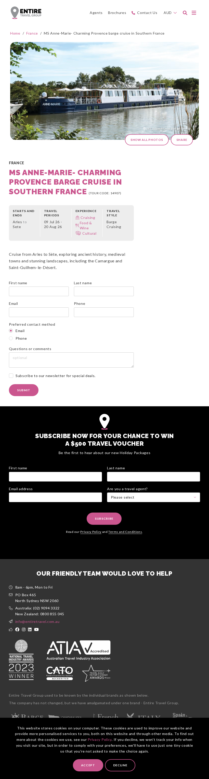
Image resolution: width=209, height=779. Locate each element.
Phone (79, 303)
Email (13, 303)
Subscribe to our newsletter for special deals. (56, 375)
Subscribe (104, 518)
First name (18, 283)
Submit (23, 390)
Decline (120, 765)
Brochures (117, 12)
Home (15, 33)
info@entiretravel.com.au (37, 621)
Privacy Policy (100, 739)
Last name (83, 283)
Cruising (88, 217)
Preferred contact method (32, 324)
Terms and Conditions (125, 532)
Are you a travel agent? (127, 489)
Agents (96, 12)
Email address (21, 489)
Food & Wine (86, 225)
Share (182, 140)
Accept (88, 765)
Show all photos (146, 140)
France (32, 33)
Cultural (89, 233)
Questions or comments (30, 349)
